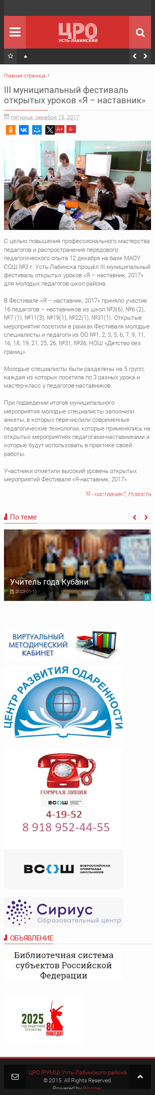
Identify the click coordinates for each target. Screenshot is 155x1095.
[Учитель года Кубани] (77, 565)
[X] (50, 130)
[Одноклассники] (10, 130)
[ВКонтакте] (24, 130)
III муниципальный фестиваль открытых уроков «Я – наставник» (74, 95)
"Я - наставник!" (104, 494)
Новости (139, 494)
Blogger (92, 1088)
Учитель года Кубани (49, 582)
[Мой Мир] (37, 130)
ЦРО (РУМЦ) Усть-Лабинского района (78, 1072)
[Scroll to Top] (140, 1076)
